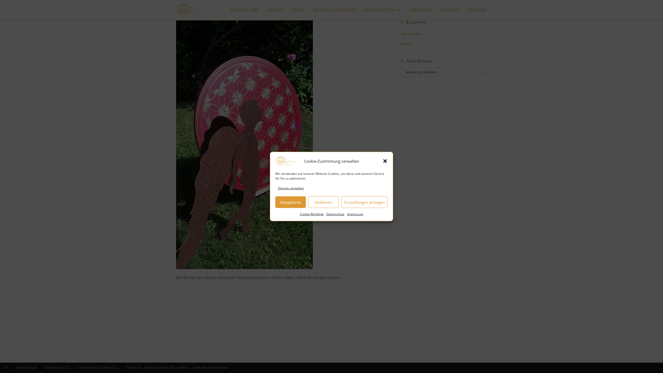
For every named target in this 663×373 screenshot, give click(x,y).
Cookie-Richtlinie (312, 214)
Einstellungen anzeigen (364, 202)
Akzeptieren (290, 202)
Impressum (355, 214)
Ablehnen (323, 202)
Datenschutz (335, 214)
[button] (385, 161)
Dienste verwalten (291, 188)
